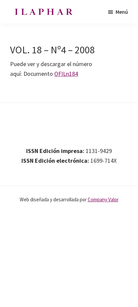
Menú (122, 11)
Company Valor (103, 199)
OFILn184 (66, 74)
